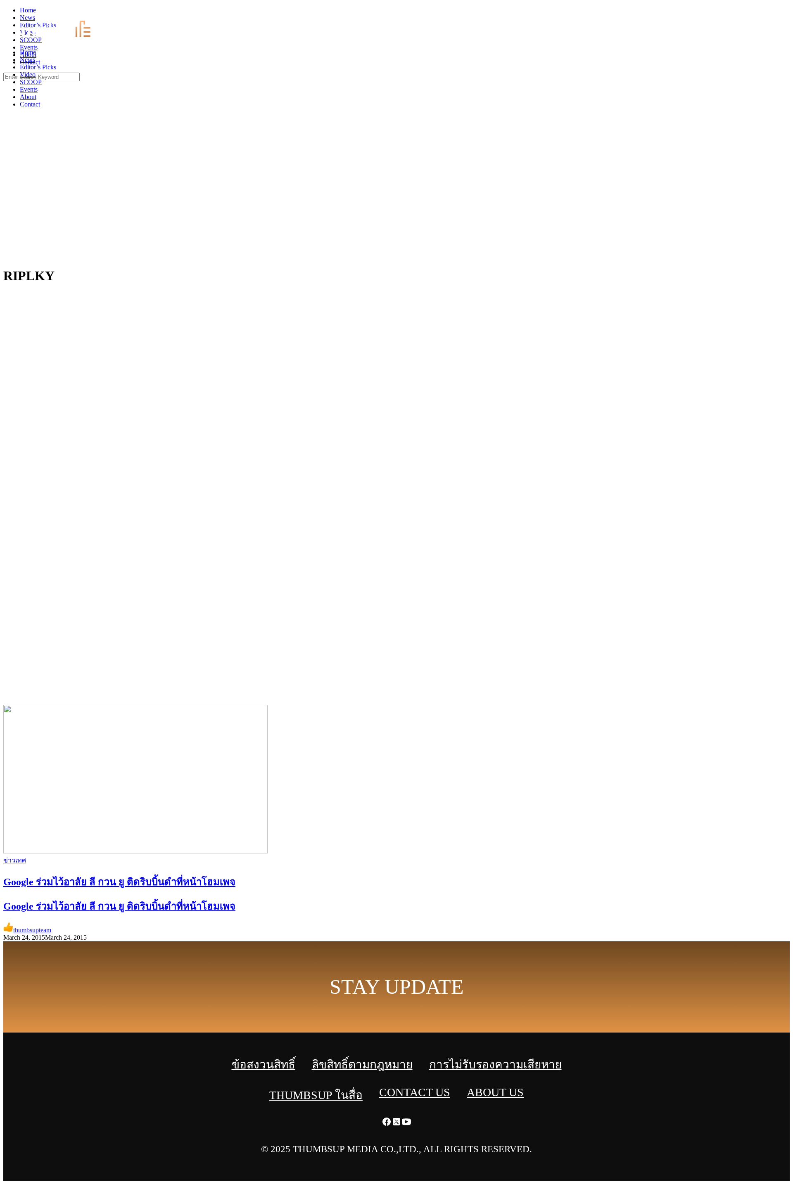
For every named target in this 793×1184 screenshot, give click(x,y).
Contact (30, 104)
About (28, 96)
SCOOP (31, 81)
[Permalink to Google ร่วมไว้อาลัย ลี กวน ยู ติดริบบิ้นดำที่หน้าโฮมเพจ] (135, 851)
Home (28, 52)
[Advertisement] (396, 198)
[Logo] (60, 38)
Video (28, 74)
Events (29, 89)
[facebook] (768, 12)
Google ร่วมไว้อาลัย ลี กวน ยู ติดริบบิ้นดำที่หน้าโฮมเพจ (119, 906)
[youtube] (788, 12)
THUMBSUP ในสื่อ (316, 1095)
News (27, 59)
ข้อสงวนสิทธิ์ (263, 1064)
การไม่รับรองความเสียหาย (495, 1064)
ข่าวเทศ (14, 860)
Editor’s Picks (38, 67)
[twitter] (778, 12)
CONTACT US (414, 1092)
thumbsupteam (32, 929)
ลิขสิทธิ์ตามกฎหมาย (362, 1064)
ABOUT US (495, 1092)
